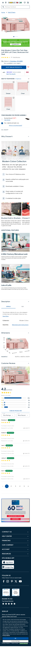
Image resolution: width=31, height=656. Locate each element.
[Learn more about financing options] (15, 520)
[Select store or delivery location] (6, 2)
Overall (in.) (4, 356)
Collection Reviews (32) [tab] (15, 410)
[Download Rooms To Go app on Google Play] (8, 567)
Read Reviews (16, 57)
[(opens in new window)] (3, 581)
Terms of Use (6, 634)
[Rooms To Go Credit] (15, 508)
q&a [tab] (22, 306)
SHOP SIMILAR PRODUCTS (14, 67)
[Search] (2, 7)
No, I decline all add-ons (11, 123)
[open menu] (3, 2)
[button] (15, 398)
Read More (6, 316)
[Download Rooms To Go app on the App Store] (8, 562)
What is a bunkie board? (15, 125)
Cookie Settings (15, 641)
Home (3, 12)
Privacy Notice (6, 635)
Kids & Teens (11, 12)
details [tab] (8, 306)
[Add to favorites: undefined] (28, 67)
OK (15, 638)
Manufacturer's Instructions (20, 324)
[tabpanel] (15, 318)
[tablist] (15, 306)
